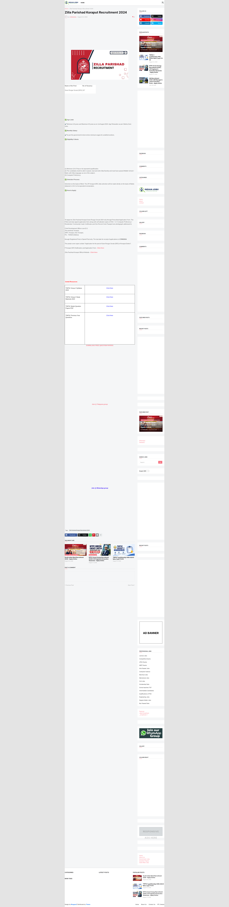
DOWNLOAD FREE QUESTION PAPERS (99, 345)
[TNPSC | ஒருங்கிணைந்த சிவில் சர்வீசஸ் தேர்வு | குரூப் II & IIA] (124, 550)
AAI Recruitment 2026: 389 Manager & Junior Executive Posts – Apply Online (155, 80)
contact (141, 203)
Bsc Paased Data (144, 703)
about (141, 201)
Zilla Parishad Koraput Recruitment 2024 (81, 8)
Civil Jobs (142, 681)
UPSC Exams (143, 662)
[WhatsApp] (90, 535)
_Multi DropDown (144, 713)
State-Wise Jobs (144, 862)
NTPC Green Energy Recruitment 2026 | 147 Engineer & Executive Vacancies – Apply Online (99, 559)
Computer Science (144, 671)
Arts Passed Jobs (144, 668)
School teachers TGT (145, 687)
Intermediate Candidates (146, 690)
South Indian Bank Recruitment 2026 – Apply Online (74, 558)
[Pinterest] (93, 535)
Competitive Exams (145, 659)
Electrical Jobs (143, 674)
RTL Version (160, 904)
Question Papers (144, 861)
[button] (162, 2)
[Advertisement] (111, 33)
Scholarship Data (144, 684)
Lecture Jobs (143, 655)
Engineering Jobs (144, 697)
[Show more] (100, 535)
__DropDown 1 (143, 715)
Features (141, 711)
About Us (142, 857)
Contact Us (152, 904)
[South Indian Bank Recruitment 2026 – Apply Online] (137, 878)
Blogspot (74, 904)
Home (83, 2)
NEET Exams (143, 665)
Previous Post (70, 585)
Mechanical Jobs (144, 678)
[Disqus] (100, 610)
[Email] (97, 535)
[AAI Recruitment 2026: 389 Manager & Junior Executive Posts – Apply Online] (143, 80)
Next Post (131, 585)
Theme (88, 904)
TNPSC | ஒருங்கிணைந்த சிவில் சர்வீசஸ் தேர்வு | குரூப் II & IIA (123, 558)
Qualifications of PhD (145, 694)
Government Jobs (144, 859)
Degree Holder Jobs (145, 700)
